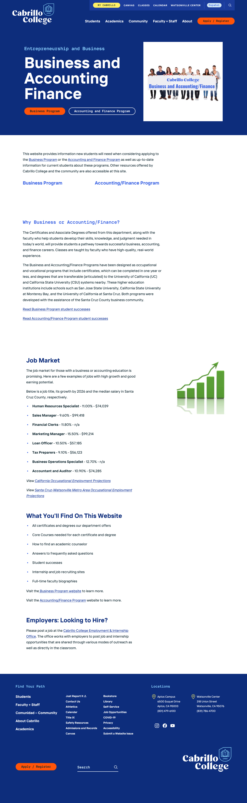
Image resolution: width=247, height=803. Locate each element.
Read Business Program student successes (56, 309)
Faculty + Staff (165, 21)
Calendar (160, 5)
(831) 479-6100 (166, 710)
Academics (114, 21)
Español (214, 5)
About (187, 21)
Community (138, 21)
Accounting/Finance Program (63, 600)
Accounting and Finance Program (102, 111)
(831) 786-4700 (206, 710)
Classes (144, 5)
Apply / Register (216, 21)
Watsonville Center (186, 5)
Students (92, 21)
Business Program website (60, 591)
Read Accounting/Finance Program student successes (65, 318)
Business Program (45, 111)
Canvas (129, 5)
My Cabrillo (107, 5)
